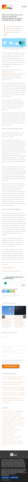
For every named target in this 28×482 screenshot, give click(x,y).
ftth (14, 422)
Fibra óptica (9, 422)
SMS (17, 438)
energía (4, 422)
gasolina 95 (10, 425)
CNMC (13, 295)
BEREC (4, 413)
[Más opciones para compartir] (14, 291)
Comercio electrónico (7, 416)
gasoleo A (22, 422)
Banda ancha (11, 411)
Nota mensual (21, 425)
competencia (5, 418)
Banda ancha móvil (19, 411)
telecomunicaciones (7, 441)
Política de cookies (5, 475)
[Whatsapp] (11, 291)
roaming (4, 438)
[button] (3, 316)
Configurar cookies (6, 479)
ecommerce (12, 420)
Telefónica (12, 443)
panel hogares (17, 429)
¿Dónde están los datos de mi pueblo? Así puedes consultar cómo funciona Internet (13, 400)
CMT (14, 413)
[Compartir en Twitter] (6, 291)
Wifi (3, 445)
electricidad (19, 420)
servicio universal (11, 438)
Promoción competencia (8, 434)
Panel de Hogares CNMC (8, 429)
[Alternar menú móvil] (25, 6)
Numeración (5, 427)
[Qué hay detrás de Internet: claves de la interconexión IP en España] (20, 310)
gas (17, 422)
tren (22, 443)
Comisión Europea (17, 416)
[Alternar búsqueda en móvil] (22, 6)
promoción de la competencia (9, 436)
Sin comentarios (6, 327)
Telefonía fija (19, 441)
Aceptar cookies (5, 477)
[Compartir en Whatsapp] (11, 291)
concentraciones (13, 418)
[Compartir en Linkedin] (8, 291)
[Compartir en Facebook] (3, 291)
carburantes (9, 413)
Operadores (11, 427)
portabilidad (5, 432)
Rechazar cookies (14, 477)
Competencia (17, 295)
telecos (14, 441)
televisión (18, 443)
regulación (18, 436)
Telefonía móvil (6, 443)
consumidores (5, 420)
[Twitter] (6, 291)
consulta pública (21, 418)
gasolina (4, 425)
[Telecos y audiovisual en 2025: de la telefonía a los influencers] (8, 310)
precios (14, 432)
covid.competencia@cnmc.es (8, 73)
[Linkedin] (8, 291)
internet (15, 425)
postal (10, 432)
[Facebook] (3, 291)
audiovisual (5, 411)
